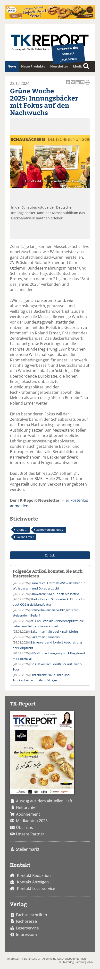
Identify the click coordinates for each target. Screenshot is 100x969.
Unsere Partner (30, 834)
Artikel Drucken (87, 84)
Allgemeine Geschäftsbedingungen (64, 958)
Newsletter (59, 66)
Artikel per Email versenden (82, 84)
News (12, 66)
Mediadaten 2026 (32, 820)
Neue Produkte (33, 66)
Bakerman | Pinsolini (45, 637)
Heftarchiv (25, 807)
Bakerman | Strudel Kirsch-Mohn (54, 631)
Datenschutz (32, 958)
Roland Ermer (25, 537)
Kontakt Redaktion (34, 875)
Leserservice (27, 928)
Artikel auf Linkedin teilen (77, 84)
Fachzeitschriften (31, 914)
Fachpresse (26, 921)
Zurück (50, 555)
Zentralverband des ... (50, 529)
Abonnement (28, 814)
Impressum (26, 934)
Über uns (24, 827)
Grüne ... (22, 529)
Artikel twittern (73, 84)
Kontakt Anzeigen (33, 882)
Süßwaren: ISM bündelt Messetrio (54, 594)
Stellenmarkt (27, 849)
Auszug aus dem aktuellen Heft (44, 801)
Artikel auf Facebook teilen (68, 84)
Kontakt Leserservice (36, 888)
